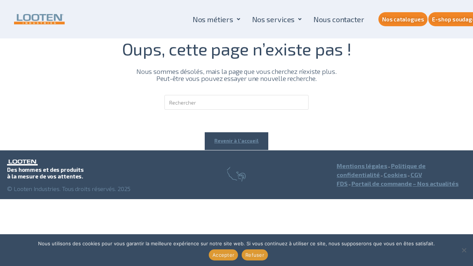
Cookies (395, 174)
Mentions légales (362, 165)
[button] (216, 19)
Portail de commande (381, 183)
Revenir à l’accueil (236, 141)
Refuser (254, 255)
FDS (342, 183)
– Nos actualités (436, 183)
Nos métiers (213, 19)
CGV (416, 174)
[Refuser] (463, 250)
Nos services (273, 19)
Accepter (223, 255)
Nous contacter (338, 19)
